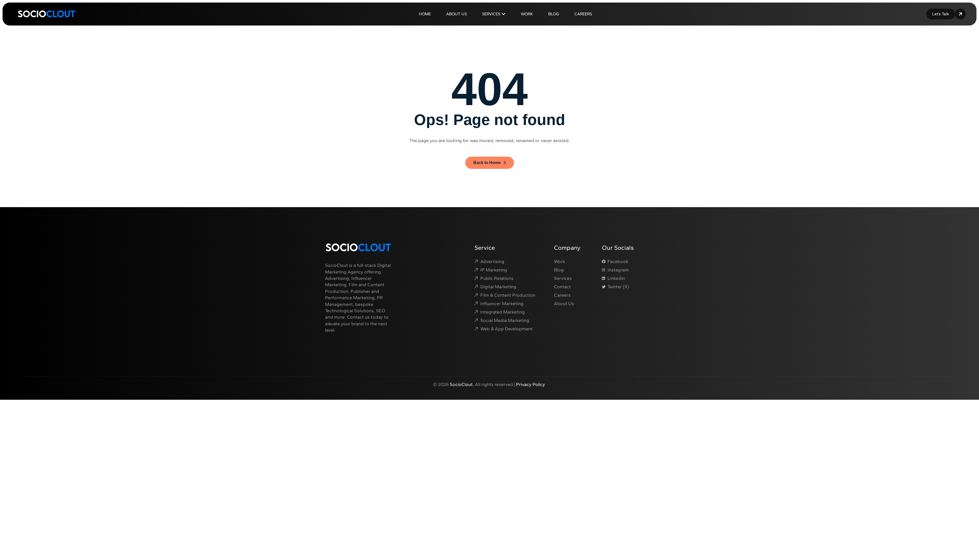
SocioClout (461, 384)
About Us (456, 13)
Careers (583, 13)
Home (425, 13)
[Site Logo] (46, 13)
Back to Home (487, 162)
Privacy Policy (531, 384)
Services (491, 13)
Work (527, 13)
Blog (553, 13)
